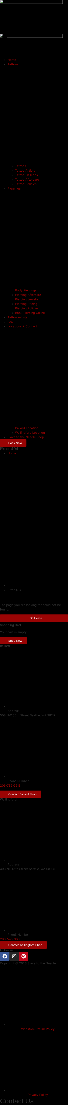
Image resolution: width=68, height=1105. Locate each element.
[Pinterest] (23, 956)
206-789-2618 (10, 785)
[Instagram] (14, 956)
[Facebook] (4, 956)
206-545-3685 (11, 939)
